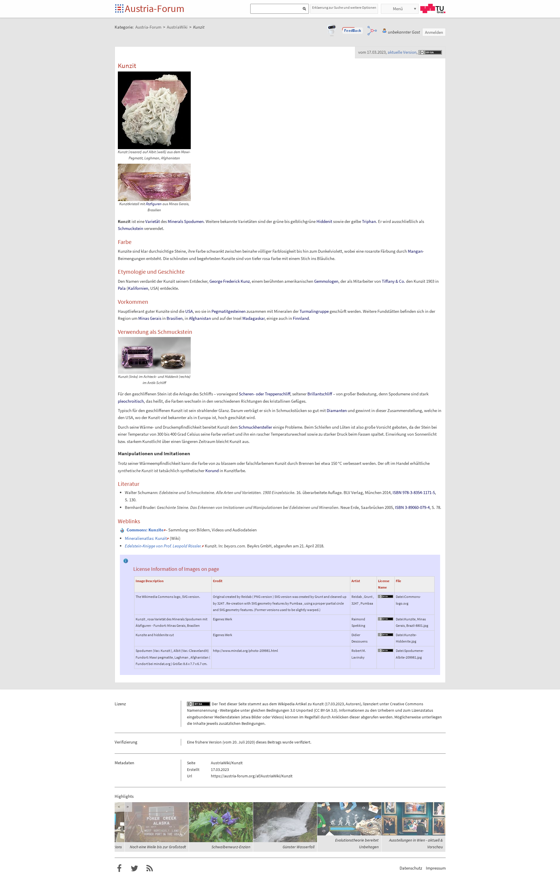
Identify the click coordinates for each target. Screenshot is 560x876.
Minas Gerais (149, 318)
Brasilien (175, 318)
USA (189, 311)
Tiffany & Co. (393, 281)
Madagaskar (253, 318)
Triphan (369, 221)
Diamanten (337, 410)
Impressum (436, 868)
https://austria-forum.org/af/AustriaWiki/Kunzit (252, 776)
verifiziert (302, 742)
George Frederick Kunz (229, 281)
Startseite (120, 9)
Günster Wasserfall (298, 846)
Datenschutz (411, 868)
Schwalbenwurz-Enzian (230, 846)
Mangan (415, 251)
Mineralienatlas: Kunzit (146, 538)
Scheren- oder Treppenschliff (264, 394)
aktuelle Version (402, 52)
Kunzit (318, 703)
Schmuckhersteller (255, 427)
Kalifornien (138, 288)
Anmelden (434, 32)
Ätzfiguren (154, 203)
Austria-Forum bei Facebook (119, 868)
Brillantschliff (319, 394)
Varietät (152, 221)
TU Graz (432, 8)
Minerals (175, 221)
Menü (398, 8)
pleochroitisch (131, 401)
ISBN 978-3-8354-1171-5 (414, 492)
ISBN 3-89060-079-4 (412, 507)
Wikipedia (286, 703)
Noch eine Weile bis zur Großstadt (158, 846)
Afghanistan (200, 318)
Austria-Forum (154, 8)
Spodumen (194, 221)
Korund (212, 470)
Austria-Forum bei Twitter (134, 868)
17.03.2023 (335, 703)
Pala (122, 288)
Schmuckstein (130, 228)
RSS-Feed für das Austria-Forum (149, 868)
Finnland (301, 318)
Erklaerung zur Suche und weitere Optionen (344, 7)
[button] (352, 30)
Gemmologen (326, 281)
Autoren (353, 703)
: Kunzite (145, 530)
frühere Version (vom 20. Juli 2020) (225, 742)
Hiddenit (324, 221)
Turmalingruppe (314, 311)
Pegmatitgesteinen (228, 311)
